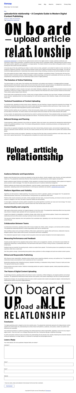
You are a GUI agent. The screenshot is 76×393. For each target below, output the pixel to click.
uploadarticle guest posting (57, 186)
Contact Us (58, 4)
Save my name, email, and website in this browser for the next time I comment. (24, 383)
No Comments (16, 18)
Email (6, 369)
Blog (45, 4)
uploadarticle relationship (13, 20)
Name (6, 362)
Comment (7, 345)
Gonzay (8, 3)
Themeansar (48, 390)
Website (6, 376)
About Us (51, 4)
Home (39, 4)
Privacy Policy (67, 4)
